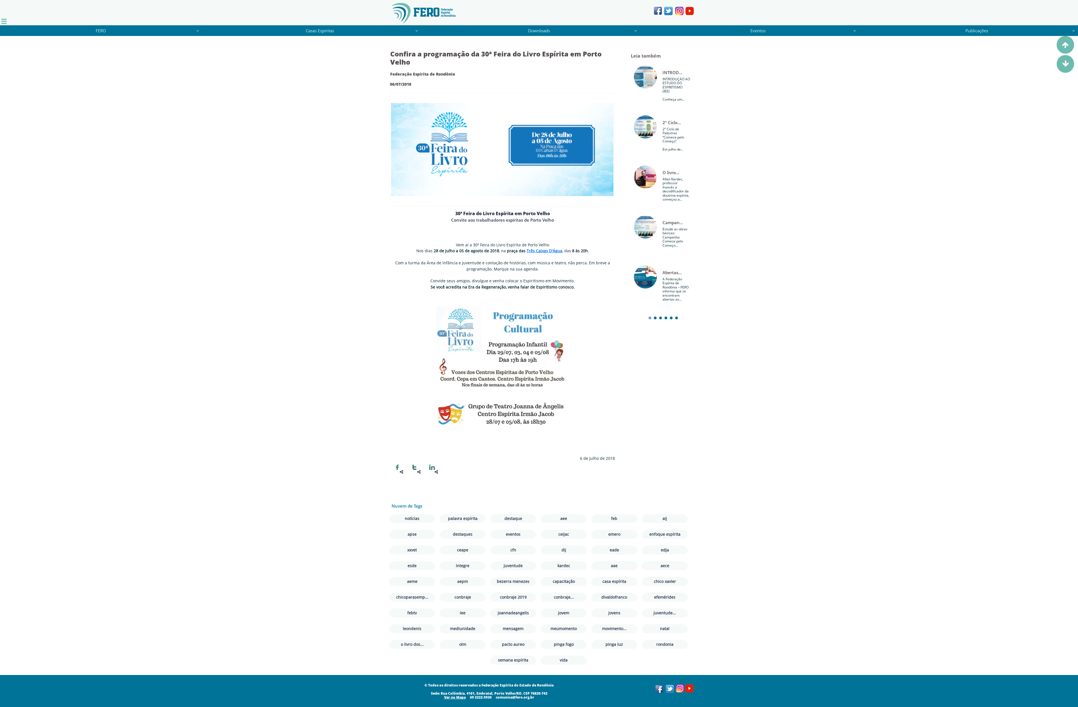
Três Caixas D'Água (544, 250)
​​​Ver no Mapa (455, 697)
